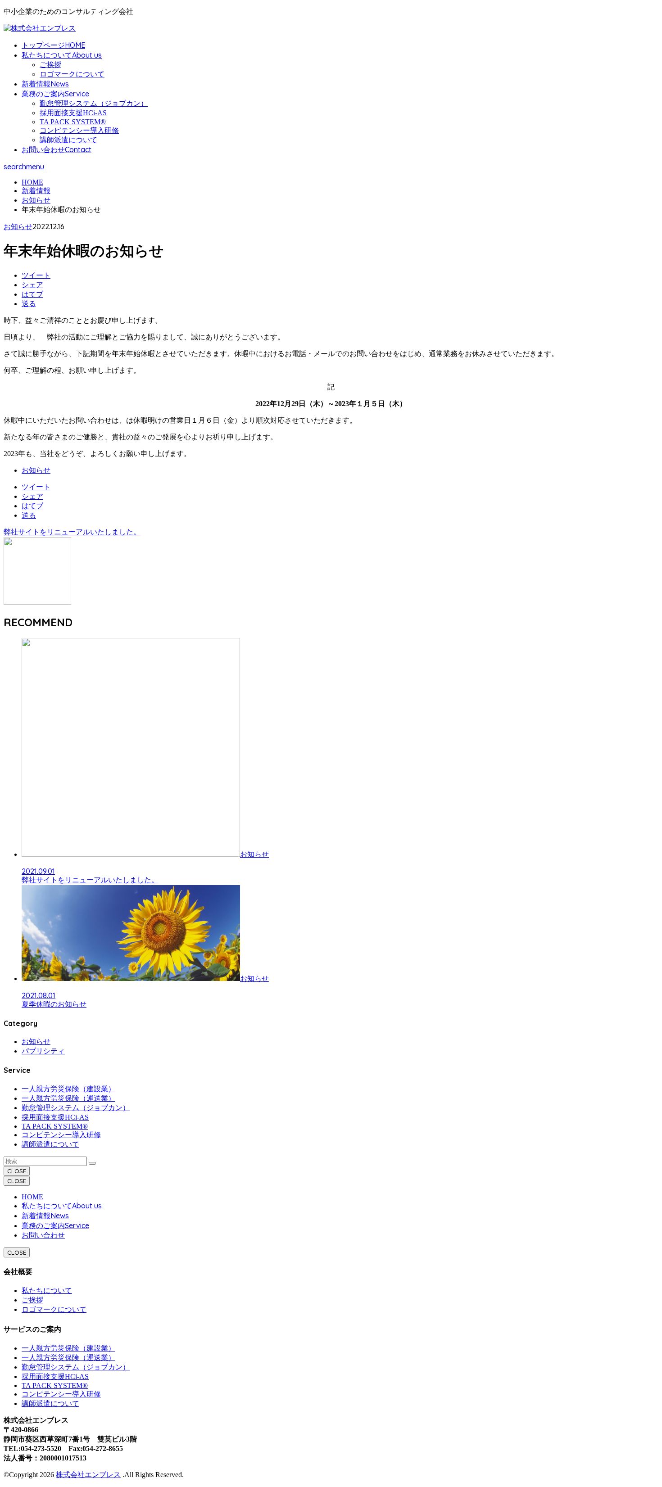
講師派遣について (68, 140)
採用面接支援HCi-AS (73, 113)
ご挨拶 (50, 64)
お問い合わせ (43, 1235)
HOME (32, 1197)
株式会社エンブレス (88, 1474)
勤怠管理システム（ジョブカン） (94, 103)
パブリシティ (43, 1051)
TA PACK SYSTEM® (73, 122)
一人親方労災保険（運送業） (68, 1098)
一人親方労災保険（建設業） (68, 1089)
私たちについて (47, 1290)
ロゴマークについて (72, 74)
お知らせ (18, 227)
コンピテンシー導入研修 (79, 130)
